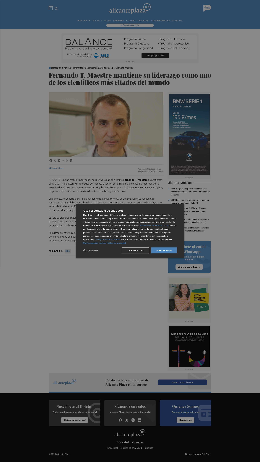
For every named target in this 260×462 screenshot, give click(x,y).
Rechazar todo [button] (135, 250)
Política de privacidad (116, 243)
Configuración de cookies (94, 243)
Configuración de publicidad (107, 239)
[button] (91, 250)
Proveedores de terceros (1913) (154, 225)
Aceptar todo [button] (164, 250)
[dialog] (130, 231)
